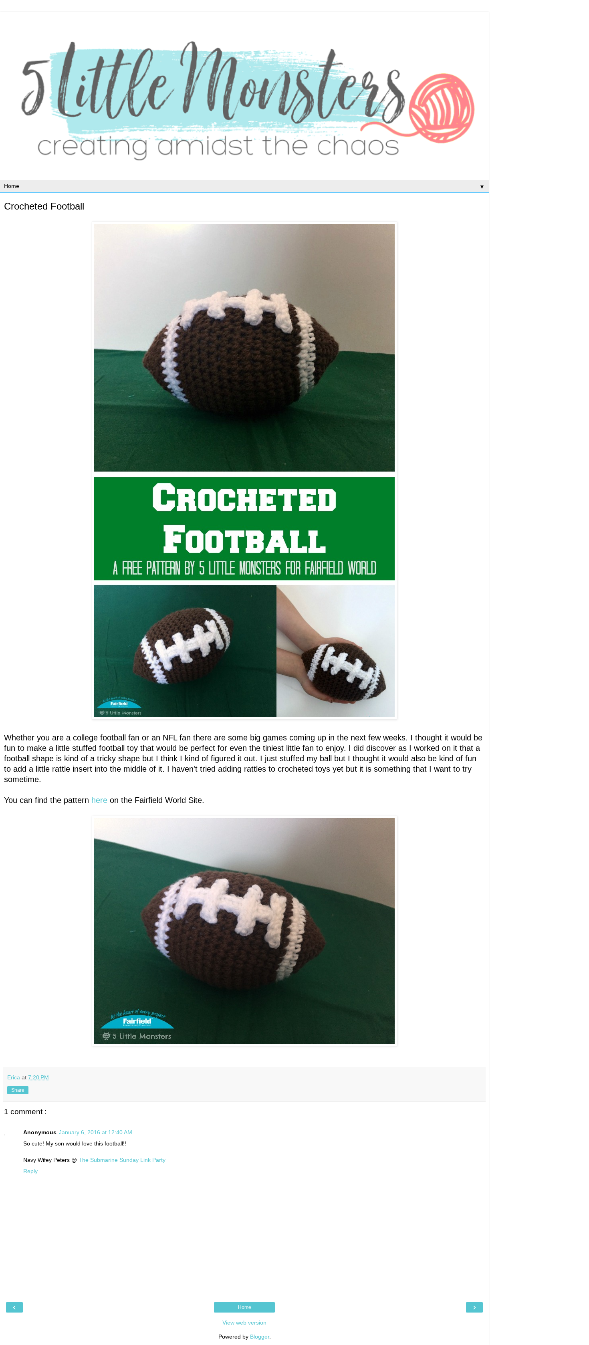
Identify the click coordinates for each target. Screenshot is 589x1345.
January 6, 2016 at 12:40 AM (95, 1132)
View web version (244, 1322)
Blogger (259, 1336)
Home (244, 1307)
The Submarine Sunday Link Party (122, 1160)
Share (17, 1090)
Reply (30, 1171)
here (99, 800)
